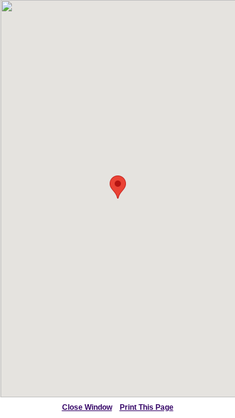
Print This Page (147, 407)
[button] (118, 187)
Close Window (87, 407)
